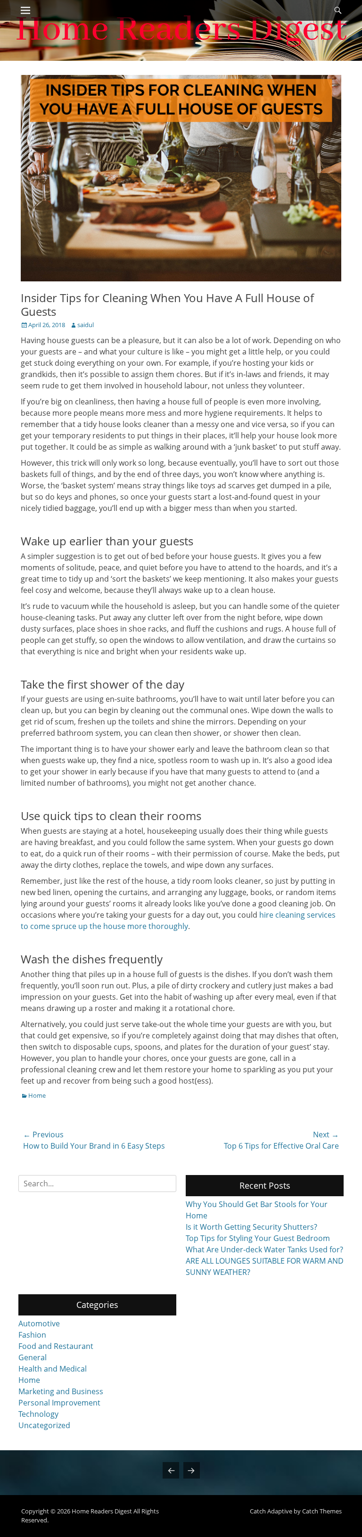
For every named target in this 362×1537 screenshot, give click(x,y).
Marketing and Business (60, 1391)
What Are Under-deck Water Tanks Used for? (264, 1249)
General (32, 1357)
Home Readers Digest (102, 1511)
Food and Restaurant (55, 1346)
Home (37, 1095)
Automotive (39, 1323)
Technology (38, 1414)
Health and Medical (52, 1369)
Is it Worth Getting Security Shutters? (251, 1227)
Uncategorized (44, 1425)
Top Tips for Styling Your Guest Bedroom (258, 1238)
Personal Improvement (59, 1402)
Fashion (32, 1335)
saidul (85, 325)
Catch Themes (322, 1511)
